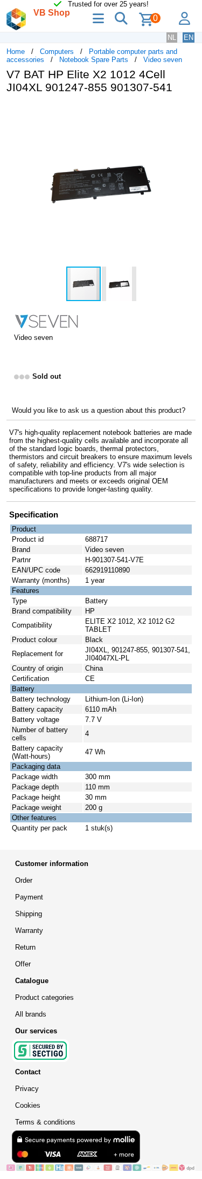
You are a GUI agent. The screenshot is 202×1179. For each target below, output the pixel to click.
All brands (30, 1014)
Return (25, 947)
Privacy (27, 1089)
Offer (23, 964)
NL (172, 37)
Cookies (27, 1105)
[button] (185, 113)
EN (188, 37)
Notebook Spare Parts (93, 60)
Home (15, 51)
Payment (29, 897)
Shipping (28, 914)
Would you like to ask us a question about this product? (98, 410)
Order (23, 880)
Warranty (29, 930)
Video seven (162, 60)
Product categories (44, 997)
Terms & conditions (45, 1122)
